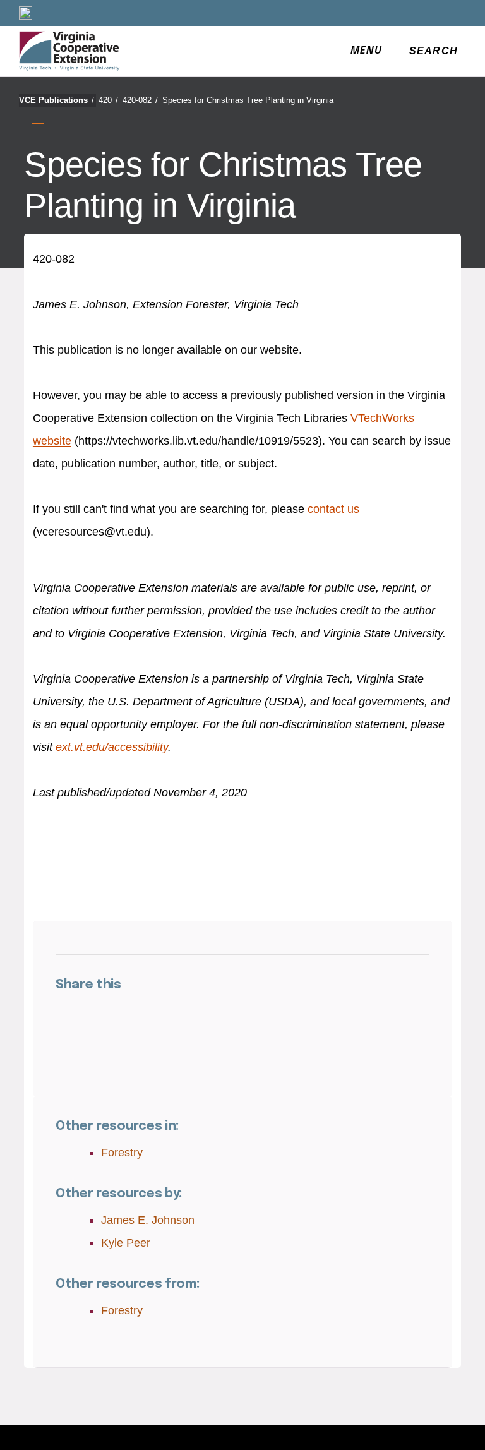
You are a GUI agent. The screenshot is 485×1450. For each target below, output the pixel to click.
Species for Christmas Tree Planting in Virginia (247, 100)
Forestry (122, 1152)
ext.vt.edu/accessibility (112, 747)
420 (108, 100)
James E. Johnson (148, 1220)
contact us (333, 509)
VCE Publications (56, 100)
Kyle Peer (125, 1243)
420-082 (140, 100)
